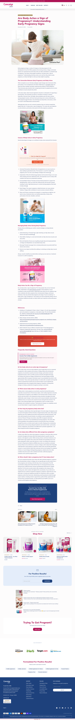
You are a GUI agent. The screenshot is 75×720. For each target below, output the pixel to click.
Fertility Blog (28, 690)
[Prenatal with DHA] (37, 123)
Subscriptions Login (30, 685)
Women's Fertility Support (27, 556)
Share (21, 505)
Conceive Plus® (69, 713)
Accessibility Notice (43, 689)
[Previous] (27, 1)
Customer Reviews (30, 698)
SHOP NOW (37, 629)
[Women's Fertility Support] (37, 270)
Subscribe (47, 581)
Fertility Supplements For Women (36, 668)
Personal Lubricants (42, 672)
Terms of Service (43, 687)
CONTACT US (6, 697)
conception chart (49, 84)
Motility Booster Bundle (44, 556)
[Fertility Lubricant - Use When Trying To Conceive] (11, 545)
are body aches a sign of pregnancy (25, 15)
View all (69, 532)
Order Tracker (28, 683)
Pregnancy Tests (31, 672)
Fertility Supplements (10, 668)
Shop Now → (23, 361)
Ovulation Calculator (30, 689)
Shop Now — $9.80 (37, 161)
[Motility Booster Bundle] (46, 545)
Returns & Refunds (43, 692)
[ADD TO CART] (17, 551)
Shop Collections (29, 687)
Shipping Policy (43, 685)
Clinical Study (28, 694)
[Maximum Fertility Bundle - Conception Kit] (64, 545)
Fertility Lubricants (22, 668)
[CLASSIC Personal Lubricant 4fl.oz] (37, 210)
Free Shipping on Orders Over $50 (37, 1)
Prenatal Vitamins (65, 668)
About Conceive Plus (30, 692)
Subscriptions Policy (43, 683)
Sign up (62, 690)
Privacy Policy (42, 690)
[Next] (47, 1)
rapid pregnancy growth (34, 289)
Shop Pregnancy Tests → (37, 343)
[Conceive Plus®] (8, 5)
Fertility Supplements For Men (52, 668)
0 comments (29, 27)
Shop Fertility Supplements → (37, 499)
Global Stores (28, 696)
